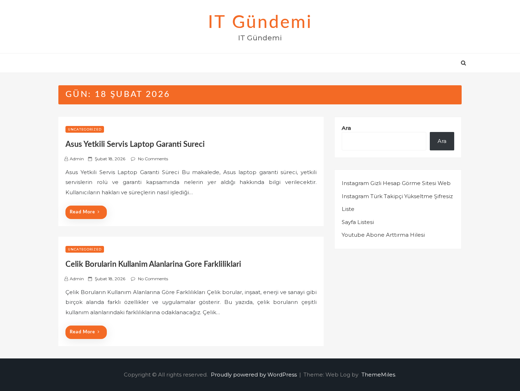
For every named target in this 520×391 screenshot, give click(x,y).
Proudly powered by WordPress (254, 374)
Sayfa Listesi (358, 222)
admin (77, 158)
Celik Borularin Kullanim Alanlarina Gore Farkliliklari (153, 264)
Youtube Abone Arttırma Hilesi (383, 234)
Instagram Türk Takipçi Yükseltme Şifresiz (397, 196)
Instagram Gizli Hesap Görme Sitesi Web (396, 183)
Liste (348, 209)
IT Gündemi (260, 22)
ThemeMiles (378, 374)
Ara (346, 128)
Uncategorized (85, 129)
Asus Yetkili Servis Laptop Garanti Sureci (135, 144)
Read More (82, 212)
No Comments (153, 158)
